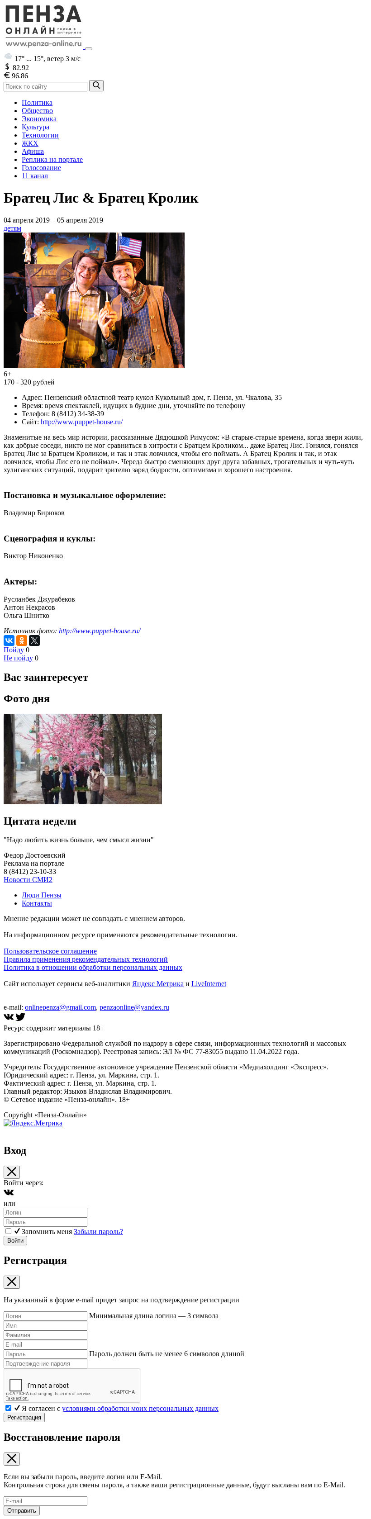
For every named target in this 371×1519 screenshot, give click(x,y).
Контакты (37, 903)
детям (12, 228)
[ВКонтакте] (9, 640)
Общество (37, 110)
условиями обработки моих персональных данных (140, 1408)
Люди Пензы (42, 895)
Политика (37, 102)
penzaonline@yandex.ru (134, 1007)
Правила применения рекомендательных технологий (86, 959)
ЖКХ (30, 143)
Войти (15, 1240)
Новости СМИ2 (28, 879)
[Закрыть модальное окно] (12, 1172)
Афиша (33, 151)
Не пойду (18, 658)
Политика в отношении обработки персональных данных (93, 967)
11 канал (35, 176)
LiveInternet (208, 983)
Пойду (14, 650)
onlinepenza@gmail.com (60, 1007)
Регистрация (24, 1417)
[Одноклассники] (21, 640)
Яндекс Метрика (158, 983)
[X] (34, 640)
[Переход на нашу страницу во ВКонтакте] (9, 1020)
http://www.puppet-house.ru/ (82, 422)
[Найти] (96, 85)
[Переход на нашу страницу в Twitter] (20, 1020)
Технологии (40, 135)
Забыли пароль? (98, 1231)
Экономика (39, 119)
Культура (35, 127)
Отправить (21, 1510)
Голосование (41, 167)
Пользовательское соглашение (50, 951)
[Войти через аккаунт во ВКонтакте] (9, 1195)
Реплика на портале (52, 159)
